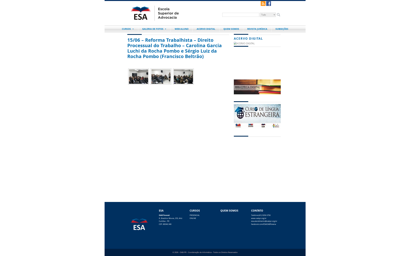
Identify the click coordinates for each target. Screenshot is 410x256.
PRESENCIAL (195, 215)
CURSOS (126, 28)
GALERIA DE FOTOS (152, 28)
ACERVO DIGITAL (206, 28)
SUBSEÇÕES (281, 28)
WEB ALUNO (182, 28)
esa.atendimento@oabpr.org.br (264, 221)
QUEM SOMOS (231, 28)
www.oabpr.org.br (258, 218)
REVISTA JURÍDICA (257, 28)
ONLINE (193, 218)
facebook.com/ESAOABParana (263, 224)
